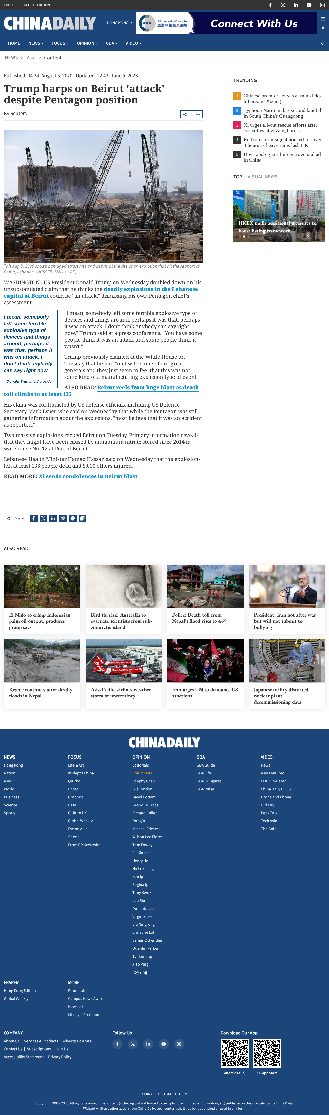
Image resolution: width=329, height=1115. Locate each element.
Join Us (61, 1049)
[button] (240, 236)
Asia (31, 57)
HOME (14, 43)
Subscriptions (39, 1049)
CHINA (9, 5)
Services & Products (41, 1041)
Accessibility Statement (24, 1057)
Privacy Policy (59, 1057)
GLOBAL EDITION (37, 5)
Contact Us (13, 1049)
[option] (279, 216)
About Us (12, 1041)
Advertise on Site (77, 1041)
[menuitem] (118, 23)
